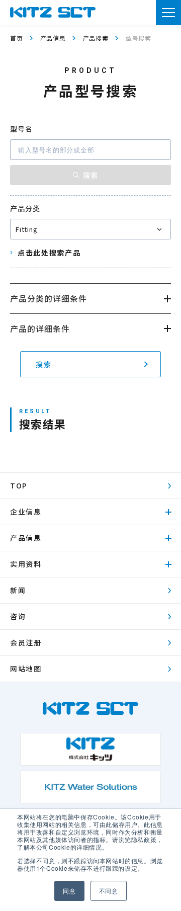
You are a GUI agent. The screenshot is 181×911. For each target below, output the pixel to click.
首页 (16, 38)
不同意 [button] (108, 890)
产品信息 (53, 38)
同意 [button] (69, 890)
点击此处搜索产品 (49, 252)
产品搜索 (96, 38)
